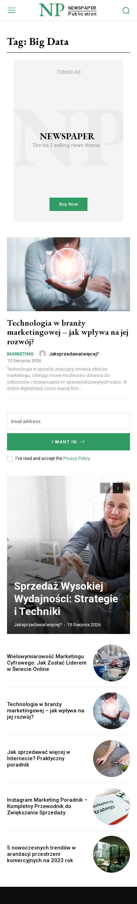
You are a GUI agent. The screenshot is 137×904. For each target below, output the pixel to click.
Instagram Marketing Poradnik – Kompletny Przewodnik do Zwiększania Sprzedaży (47, 806)
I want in (64, 441)
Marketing (20, 354)
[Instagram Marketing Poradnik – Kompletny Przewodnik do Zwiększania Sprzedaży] (111, 806)
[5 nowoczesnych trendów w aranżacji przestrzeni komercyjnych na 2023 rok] (111, 854)
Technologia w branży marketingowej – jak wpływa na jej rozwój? (67, 332)
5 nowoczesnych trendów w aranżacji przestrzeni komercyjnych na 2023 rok (41, 854)
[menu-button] (11, 10)
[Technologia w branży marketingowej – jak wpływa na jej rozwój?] (68, 274)
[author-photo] (43, 353)
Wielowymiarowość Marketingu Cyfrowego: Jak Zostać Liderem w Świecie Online (46, 662)
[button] (126, 10)
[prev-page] (105, 488)
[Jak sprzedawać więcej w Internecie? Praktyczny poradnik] (111, 758)
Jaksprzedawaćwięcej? (74, 354)
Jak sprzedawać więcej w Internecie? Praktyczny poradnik (38, 758)
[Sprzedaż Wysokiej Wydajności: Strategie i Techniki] (68, 555)
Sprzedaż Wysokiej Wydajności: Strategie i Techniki (66, 598)
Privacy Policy (76, 458)
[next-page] (118, 488)
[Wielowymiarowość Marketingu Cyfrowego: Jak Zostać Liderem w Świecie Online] (111, 663)
